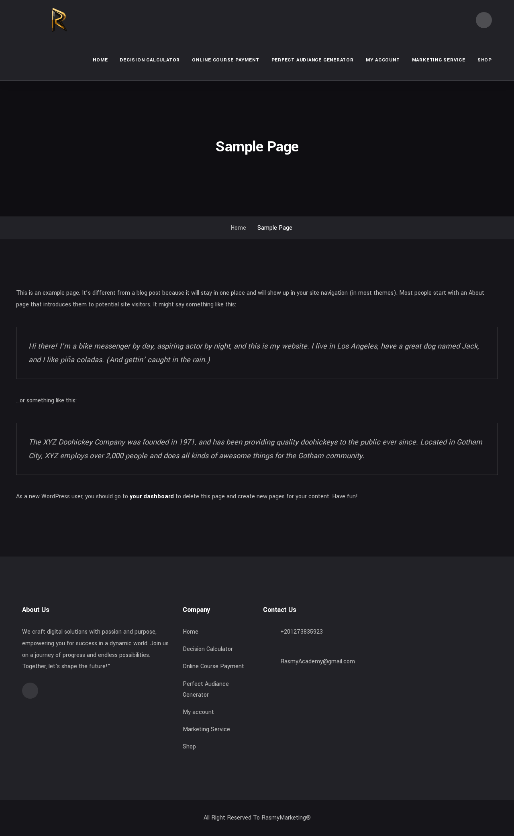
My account (383, 60)
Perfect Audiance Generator (312, 60)
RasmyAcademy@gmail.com (317, 661)
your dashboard (152, 496)
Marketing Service (438, 60)
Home (100, 60)
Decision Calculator (150, 60)
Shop (484, 60)
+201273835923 (301, 632)
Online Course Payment (225, 60)
